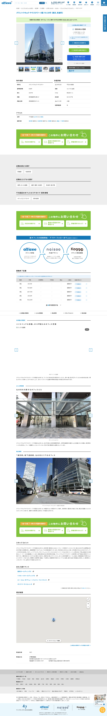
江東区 (67, 679)
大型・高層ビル (19, 691)
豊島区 (52, 679)
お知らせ (84, 588)
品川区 (42, 679)
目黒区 (47, 679)
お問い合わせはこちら (104, 2)
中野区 (62, 679)
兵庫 (55, 684)
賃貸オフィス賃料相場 (52, 672)
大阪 (26, 684)
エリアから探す (19, 672)
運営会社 (82, 672)
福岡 (39, 684)
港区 (33, 679)
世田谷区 (78, 679)
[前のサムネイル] (17, 69)
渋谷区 (28, 679)
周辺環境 (54, 313)
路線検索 (74, 1)
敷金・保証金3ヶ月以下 (57, 691)
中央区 (23, 679)
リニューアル (31, 691)
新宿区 (37, 679)
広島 (62, 684)
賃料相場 (36, 198)
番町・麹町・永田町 (36, 185)
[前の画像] (16, 43)
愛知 (35, 684)
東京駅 (30, 121)
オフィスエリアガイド (23, 198)
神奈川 (21, 684)
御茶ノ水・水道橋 (22, 185)
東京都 (36, 8)
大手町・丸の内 (49, 8)
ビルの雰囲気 (39, 313)
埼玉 (47, 684)
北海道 (30, 684)
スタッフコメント (69, 313)
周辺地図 (84, 313)
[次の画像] (62, 43)
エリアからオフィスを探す (27, 8)
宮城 (58, 684)
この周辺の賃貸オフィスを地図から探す (80, 645)
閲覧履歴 (92, 1)
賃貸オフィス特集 (63, 672)
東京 (17, 684)
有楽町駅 (40, 121)
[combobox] (31, 3)
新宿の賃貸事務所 (39, 699)
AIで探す (42, 2)
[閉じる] (105, 695)
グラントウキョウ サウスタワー (67, 8)
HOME (17, 8)
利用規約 (56, 714)
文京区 (57, 679)
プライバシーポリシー (62, 714)
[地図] (41, 117)
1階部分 (66, 691)
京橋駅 (49, 121)
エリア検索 (68, 1)
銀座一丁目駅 (60, 121)
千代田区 (42, 8)
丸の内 (56, 8)
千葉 (43, 684)
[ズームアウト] (88, 606)
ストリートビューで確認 (54, 640)
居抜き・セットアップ (46, 691)
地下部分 (71, 691)
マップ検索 (80, 1)
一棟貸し (38, 691)
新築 (26, 691)
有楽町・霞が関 (50, 185)
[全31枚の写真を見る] (59, 59)
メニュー (97, 1)
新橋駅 (20, 172)
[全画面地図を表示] (88, 599)
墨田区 (72, 679)
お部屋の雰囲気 (24, 313)
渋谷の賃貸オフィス (29, 699)
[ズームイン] (88, 603)
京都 (51, 684)
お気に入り (86, 1)
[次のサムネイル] (62, 69)
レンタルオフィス (78, 691)
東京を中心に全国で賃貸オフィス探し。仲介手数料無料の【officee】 (52, 712)
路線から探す (29, 672)
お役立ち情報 (73, 672)
